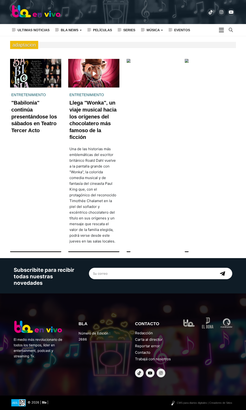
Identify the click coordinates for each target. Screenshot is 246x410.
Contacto (142, 352)
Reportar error (147, 346)
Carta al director (149, 339)
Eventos (182, 30)
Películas (102, 30)
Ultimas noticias (33, 30)
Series (129, 30)
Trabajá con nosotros (153, 359)
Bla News (70, 30)
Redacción (144, 333)
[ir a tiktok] (211, 12)
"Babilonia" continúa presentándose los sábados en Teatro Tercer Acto (34, 116)
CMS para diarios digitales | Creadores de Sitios (204, 402)
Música (153, 30)
